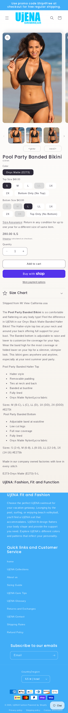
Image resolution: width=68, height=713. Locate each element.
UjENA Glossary (16, 600)
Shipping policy (33, 710)
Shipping (7, 239)
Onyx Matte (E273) (18, 172)
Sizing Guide (14, 585)
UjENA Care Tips (17, 593)
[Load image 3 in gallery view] (51, 135)
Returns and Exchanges (21, 608)
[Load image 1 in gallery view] (16, 135)
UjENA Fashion (20, 705)
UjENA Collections (17, 569)
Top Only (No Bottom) (43, 214)
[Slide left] (4, 136)
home (10, 561)
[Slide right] (64, 136)
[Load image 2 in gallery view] (34, 135)
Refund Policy (15, 632)
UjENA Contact (16, 616)
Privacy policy (15, 710)
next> (52, 148)
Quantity (7, 244)
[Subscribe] (54, 655)
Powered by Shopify (37, 705)
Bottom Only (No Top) (32, 193)
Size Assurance (12, 222)
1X (51, 185)
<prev (32, 148)
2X (7, 193)
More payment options (34, 282)
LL (39, 206)
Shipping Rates (16, 624)
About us (12, 577)
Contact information (53, 710)
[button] (7, 18)
